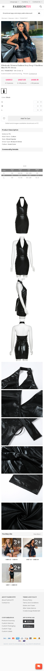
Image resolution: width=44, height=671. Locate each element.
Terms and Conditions (30, 603)
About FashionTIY (8, 600)
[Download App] (39, 13)
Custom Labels (7, 631)
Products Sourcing (8, 620)
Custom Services (8, 623)
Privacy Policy (27, 600)
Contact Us (33, 74)
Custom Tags (6, 629)
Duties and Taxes (29, 605)
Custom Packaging (8, 626)
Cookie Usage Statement (31, 611)
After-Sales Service (29, 608)
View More (37, 534)
